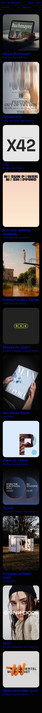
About (37, 3)
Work (31, 3)
